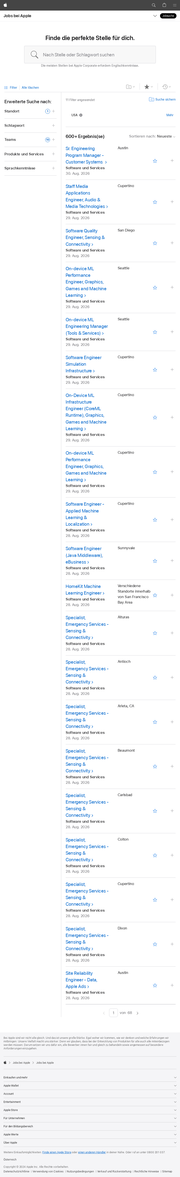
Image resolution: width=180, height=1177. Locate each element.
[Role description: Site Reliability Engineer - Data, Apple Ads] (173, 985)
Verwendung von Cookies (47, 1171)
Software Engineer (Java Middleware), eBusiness (84, 555)
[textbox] (90, 54)
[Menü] (174, 5)
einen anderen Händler (92, 1152)
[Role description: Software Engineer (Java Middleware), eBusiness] (173, 561)
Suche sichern (165, 99)
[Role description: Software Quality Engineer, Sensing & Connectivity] (173, 243)
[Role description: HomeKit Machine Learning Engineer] (173, 595)
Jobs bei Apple (17, 15)
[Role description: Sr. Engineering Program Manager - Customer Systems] (173, 161)
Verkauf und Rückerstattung (114, 1171)
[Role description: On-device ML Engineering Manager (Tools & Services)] (173, 332)
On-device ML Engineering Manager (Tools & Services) (87, 326)
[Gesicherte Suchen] (130, 86)
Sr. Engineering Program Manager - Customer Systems (85, 155)
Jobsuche (168, 15)
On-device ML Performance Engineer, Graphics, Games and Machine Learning (86, 282)
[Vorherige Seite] (104, 1012)
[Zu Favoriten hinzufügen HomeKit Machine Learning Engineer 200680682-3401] (155, 595)
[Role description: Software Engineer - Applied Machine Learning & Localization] (173, 520)
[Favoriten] (148, 86)
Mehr (169, 115)
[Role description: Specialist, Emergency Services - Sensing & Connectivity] (173, 633)
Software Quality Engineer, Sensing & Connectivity (85, 237)
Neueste (150, 136)
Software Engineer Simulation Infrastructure (83, 364)
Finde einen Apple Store (56, 1152)
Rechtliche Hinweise (146, 1171)
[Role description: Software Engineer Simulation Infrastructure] (173, 370)
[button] (153, 5)
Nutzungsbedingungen (80, 1171)
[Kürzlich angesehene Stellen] (166, 86)
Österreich (10, 1159)
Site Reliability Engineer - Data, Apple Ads (81, 979)
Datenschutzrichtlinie (16, 1171)
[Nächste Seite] (137, 1012)
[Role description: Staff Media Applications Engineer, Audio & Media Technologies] (173, 202)
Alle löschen (30, 87)
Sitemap (167, 1171)
